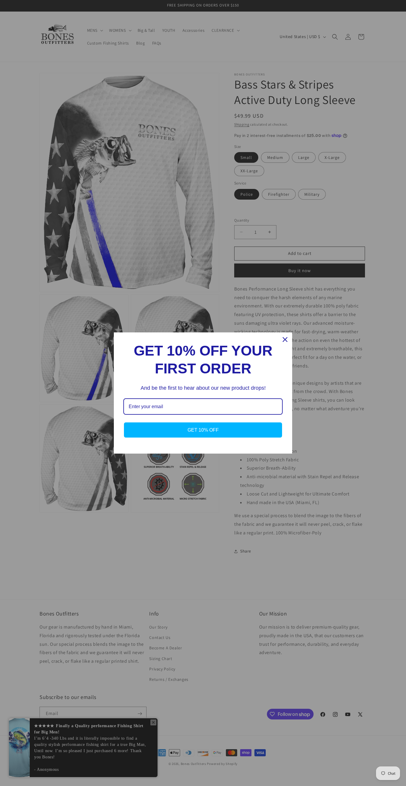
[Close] (285, 339)
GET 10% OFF (203, 430)
